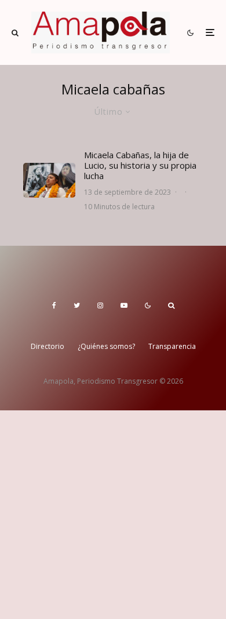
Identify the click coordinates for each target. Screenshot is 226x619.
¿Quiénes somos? (106, 346)
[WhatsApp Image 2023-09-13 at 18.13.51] (49, 180)
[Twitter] (77, 305)
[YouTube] (124, 305)
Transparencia (172, 346)
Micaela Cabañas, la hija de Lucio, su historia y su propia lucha (140, 165)
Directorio (47, 346)
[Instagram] (100, 305)
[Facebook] (54, 305)
